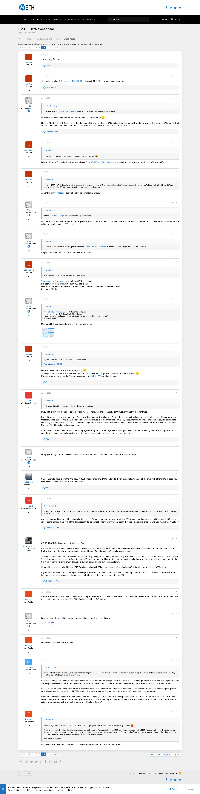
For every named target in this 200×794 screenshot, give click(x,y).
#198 (177, 638)
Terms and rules (145, 773)
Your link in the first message (54, 281)
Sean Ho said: (49, 506)
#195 (177, 538)
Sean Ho (29, 482)
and (51, 87)
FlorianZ (29, 400)
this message (59, 193)
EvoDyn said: (48, 667)
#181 (177, 55)
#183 (177, 98)
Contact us (133, 773)
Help (166, 773)
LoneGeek (29, 62)
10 (44, 47)
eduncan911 (29, 546)
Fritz (22, 33)
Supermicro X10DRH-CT (71, 81)
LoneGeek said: (49, 106)
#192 (177, 450)
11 (48, 47)
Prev (24, 47)
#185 (177, 172)
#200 (177, 711)
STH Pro (28, 773)
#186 (177, 202)
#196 (177, 592)
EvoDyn (28, 599)
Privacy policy (158, 773)
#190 (177, 347)
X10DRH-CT (95, 376)
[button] (42, 19)
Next (55, 47)
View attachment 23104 (53, 364)
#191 (177, 393)
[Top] (176, 773)
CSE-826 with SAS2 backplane (102, 162)
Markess (29, 667)
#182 (177, 76)
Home (172, 773)
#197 (177, 613)
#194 (177, 498)
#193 (177, 474)
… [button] (32, 47)
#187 (177, 234)
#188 (177, 262)
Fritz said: (47, 150)
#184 (177, 142)
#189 (177, 299)
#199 (177, 659)
